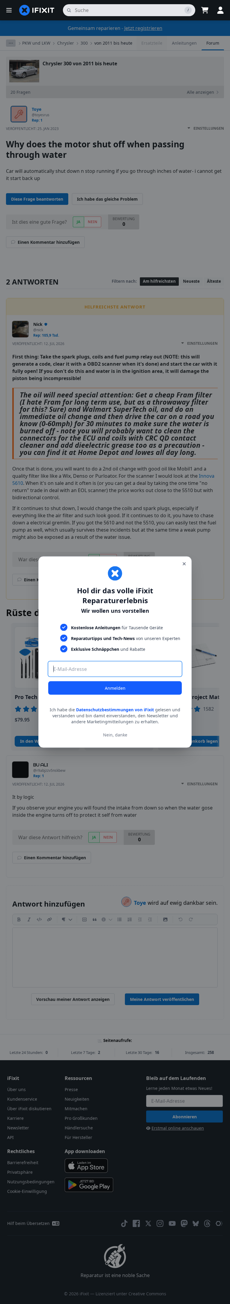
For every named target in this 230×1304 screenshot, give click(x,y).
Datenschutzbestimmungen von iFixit (115, 709)
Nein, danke (115, 734)
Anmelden (115, 688)
